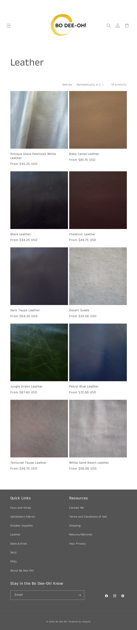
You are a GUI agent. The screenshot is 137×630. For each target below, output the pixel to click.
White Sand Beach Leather (89, 463)
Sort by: (67, 85)
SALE (13, 553)
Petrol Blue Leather (84, 387)
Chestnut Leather (82, 234)
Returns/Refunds (80, 535)
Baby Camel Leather (84, 154)
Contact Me (76, 508)
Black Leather (20, 234)
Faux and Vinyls (20, 508)
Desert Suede (79, 310)
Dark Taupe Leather (25, 310)
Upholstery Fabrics (22, 517)
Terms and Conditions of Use (88, 517)
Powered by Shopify (79, 621)
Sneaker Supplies (21, 526)
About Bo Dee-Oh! (22, 571)
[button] (8, 25)
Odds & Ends (18, 544)
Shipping (75, 526)
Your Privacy (77, 544)
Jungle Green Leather (26, 387)
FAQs (13, 562)
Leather (15, 535)
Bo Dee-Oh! (61, 621)
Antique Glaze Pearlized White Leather (33, 156)
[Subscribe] (79, 595)
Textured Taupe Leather (28, 463)
